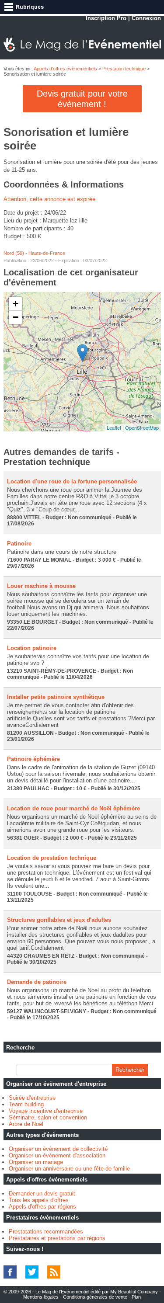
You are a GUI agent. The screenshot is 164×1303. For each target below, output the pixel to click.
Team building (26, 1104)
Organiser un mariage (36, 1162)
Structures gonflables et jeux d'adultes (59, 920)
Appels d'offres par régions (42, 1206)
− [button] (15, 317)
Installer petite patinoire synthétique (56, 697)
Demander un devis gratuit (42, 1193)
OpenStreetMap (142, 427)
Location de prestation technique (51, 858)
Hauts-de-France (46, 253)
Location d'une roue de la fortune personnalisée (72, 481)
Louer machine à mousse (41, 586)
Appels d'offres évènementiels (65, 68)
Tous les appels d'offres (39, 1200)
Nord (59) (13, 253)
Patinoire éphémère (33, 759)
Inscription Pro (106, 18)
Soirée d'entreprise (32, 1098)
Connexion (146, 18)
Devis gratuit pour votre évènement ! (82, 99)
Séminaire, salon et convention (48, 1117)
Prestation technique (124, 68)
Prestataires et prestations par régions (57, 1238)
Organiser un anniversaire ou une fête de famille (69, 1168)
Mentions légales (41, 1297)
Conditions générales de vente (95, 1297)
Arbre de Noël (26, 1124)
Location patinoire (31, 648)
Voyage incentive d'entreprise (46, 1111)
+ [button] (15, 303)
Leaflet (114, 427)
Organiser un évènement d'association (57, 1155)
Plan (136, 1297)
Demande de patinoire (36, 982)
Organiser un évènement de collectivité (58, 1149)
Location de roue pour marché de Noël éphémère (73, 808)
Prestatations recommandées (46, 1231)
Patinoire (19, 543)
